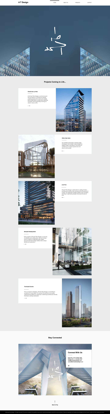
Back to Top (55, 404)
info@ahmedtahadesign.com (75, 360)
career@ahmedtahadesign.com (75, 361)
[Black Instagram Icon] (68, 365)
